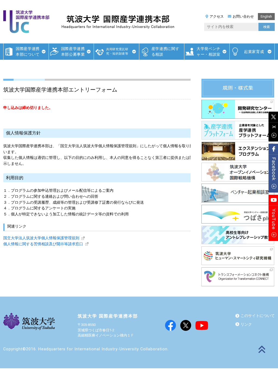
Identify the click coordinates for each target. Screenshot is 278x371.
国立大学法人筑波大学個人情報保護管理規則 (41, 238)
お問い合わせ (243, 16)
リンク (246, 324)
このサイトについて (258, 315)
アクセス (217, 16)
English (266, 16)
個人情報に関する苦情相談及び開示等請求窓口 (43, 244)
